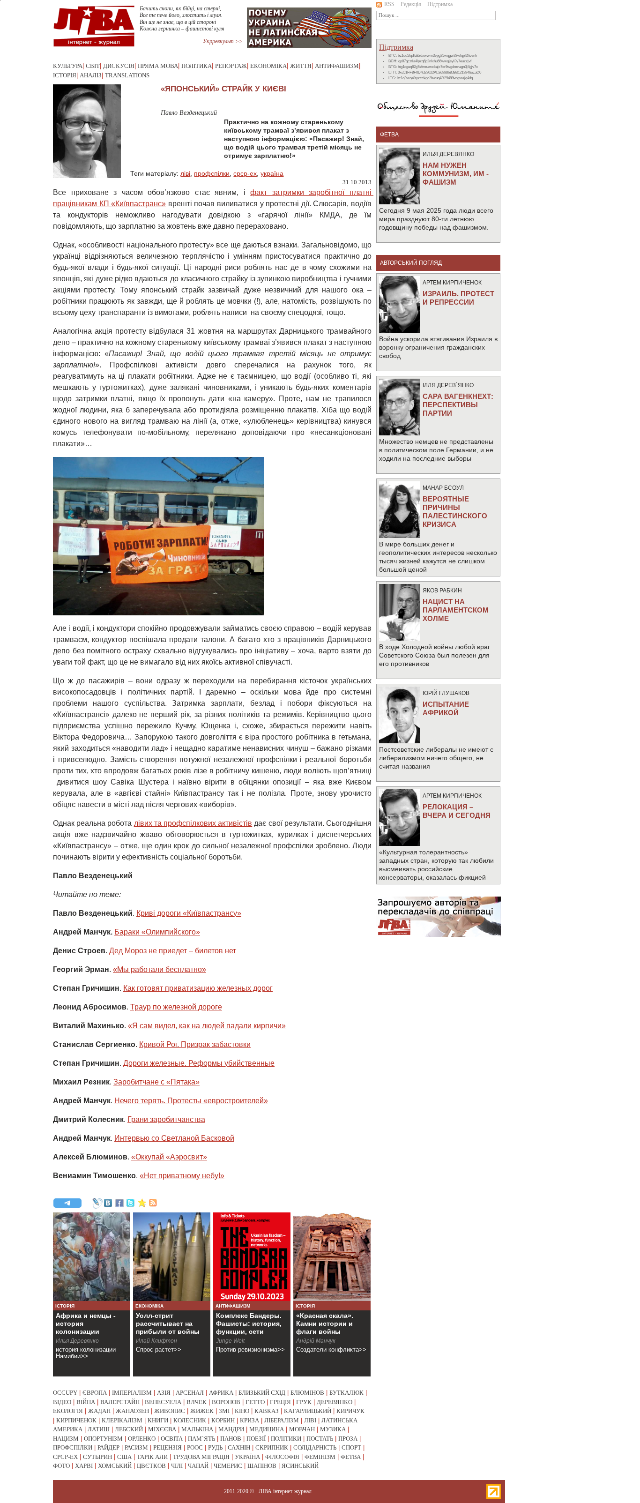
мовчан (302, 1429)
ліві (185, 173)
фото (61, 1465)
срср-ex (245, 173)
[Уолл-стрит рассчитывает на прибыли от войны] (171, 1256)
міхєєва (162, 1429)
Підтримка (440, 4)
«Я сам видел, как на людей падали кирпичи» (207, 1026)
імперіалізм (132, 1392)
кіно (242, 1410)
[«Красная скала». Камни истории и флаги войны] (332, 1256)
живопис (169, 1410)
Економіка (268, 65)
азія (164, 1392)
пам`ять (201, 1438)
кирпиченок (76, 1420)
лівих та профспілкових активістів (193, 823)
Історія (64, 75)
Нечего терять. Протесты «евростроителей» (191, 1101)
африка (221, 1392)
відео (62, 1402)
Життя (301, 65)
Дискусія (118, 65)
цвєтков (151, 1465)
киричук (350, 1410)
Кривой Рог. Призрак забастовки (195, 1044)
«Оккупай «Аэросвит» (169, 1157)
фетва (351, 1456)
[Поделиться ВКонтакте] (108, 1203)
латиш (99, 1429)
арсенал (190, 1392)
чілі (177, 1465)
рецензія (167, 1447)
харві (84, 1465)
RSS (389, 4)
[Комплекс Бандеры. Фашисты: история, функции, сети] (251, 1256)
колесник (189, 1420)
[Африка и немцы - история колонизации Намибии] (91, 1256)
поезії (256, 1438)
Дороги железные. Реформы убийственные (199, 1063)
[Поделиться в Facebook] (119, 1203)
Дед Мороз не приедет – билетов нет (172, 951)
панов (230, 1438)
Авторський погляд (411, 263)
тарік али (152, 1456)
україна (271, 173)
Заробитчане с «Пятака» (156, 1082)
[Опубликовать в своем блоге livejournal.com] (97, 1203)
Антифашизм (337, 65)
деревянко (334, 1402)
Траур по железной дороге (176, 1007)
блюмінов (307, 1392)
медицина (266, 1429)
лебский (129, 1429)
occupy (65, 1392)
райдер (108, 1447)
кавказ (266, 1410)
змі (224, 1410)
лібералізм (281, 1420)
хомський (115, 1465)
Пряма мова (158, 65)
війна (85, 1402)
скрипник (271, 1447)
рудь (215, 1447)
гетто (255, 1402)
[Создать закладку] (142, 1203)
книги (158, 1420)
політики (286, 1438)
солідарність (314, 1447)
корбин (223, 1420)
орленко (142, 1438)
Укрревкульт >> (223, 41)
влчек (196, 1402)
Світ (93, 65)
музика (333, 1429)
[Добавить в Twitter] (130, 1203)
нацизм (66, 1438)
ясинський (300, 1465)
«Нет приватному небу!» (182, 1176)
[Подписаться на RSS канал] (153, 1203)
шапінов (261, 1465)
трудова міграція (201, 1456)
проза (347, 1438)
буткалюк (346, 1392)
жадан (99, 1410)
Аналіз (91, 75)
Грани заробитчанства (166, 1119)
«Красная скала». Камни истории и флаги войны (324, 1323)
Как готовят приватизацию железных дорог (198, 988)
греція (280, 1402)
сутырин (97, 1456)
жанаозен (132, 1410)
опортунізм (103, 1438)
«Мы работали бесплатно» (159, 969)
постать (319, 1438)
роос (195, 1447)
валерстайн (120, 1402)
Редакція (411, 4)
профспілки (212, 173)
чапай (198, 1465)
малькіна (197, 1429)
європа (94, 1392)
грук (304, 1402)
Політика (196, 65)
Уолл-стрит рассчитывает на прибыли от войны (168, 1323)
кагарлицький (307, 1410)
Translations (127, 75)
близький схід (261, 1392)
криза (249, 1420)
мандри (231, 1429)
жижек (202, 1410)
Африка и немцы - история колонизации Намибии (86, 1327)
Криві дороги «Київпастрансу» (188, 913)
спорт (351, 1447)
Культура (67, 65)
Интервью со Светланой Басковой (174, 1138)
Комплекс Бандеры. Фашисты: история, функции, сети (249, 1323)
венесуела (163, 1402)
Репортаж (231, 65)
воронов (226, 1402)
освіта (172, 1438)
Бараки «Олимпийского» (157, 932)
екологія (68, 1410)
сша (124, 1456)
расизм (136, 1447)
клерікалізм (122, 1420)
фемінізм (320, 1456)
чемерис (228, 1465)
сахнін (239, 1447)
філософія (282, 1456)
